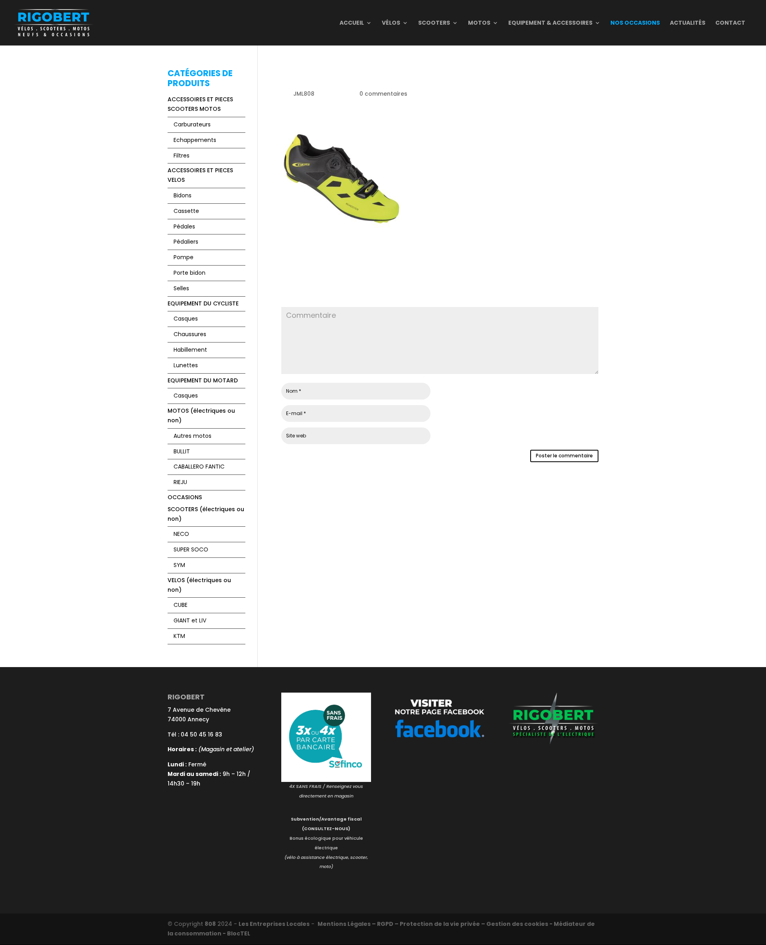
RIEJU (180, 482)
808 (210, 924)
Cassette (186, 211)
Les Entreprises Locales (274, 924)
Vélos (391, 23)
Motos (479, 23)
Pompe (183, 257)
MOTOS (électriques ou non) (201, 415)
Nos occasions (635, 23)
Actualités (687, 23)
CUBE (181, 605)
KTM (179, 636)
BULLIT (182, 451)
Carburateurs (192, 124)
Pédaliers (186, 242)
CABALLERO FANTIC (199, 467)
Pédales (184, 226)
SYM (179, 565)
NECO (181, 534)
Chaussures (190, 334)
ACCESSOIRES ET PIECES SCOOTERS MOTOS (200, 104)
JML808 (303, 94)
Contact (730, 23)
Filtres (182, 155)
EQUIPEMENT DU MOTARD (203, 380)
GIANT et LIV (190, 620)
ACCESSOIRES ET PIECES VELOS (200, 175)
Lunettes (186, 365)
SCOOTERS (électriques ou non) (206, 514)
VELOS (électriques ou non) (199, 585)
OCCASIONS (185, 497)
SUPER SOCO (191, 549)
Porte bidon (189, 273)
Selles (181, 288)
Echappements (195, 140)
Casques (186, 319)
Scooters (434, 23)
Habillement (190, 350)
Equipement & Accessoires (550, 23)
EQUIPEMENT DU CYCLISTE (203, 303)
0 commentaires (383, 94)
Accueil (352, 23)
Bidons (183, 195)
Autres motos (192, 436)
